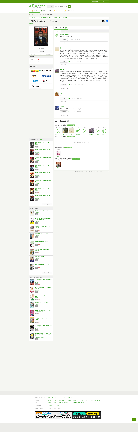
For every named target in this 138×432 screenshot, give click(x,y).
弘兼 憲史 (34, 14)
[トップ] (29, 14)
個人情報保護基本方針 (59, 400)
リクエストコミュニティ (78, 402)
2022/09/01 (79, 98)
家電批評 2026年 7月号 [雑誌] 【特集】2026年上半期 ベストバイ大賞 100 (43, 334)
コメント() (70, 39)
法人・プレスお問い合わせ (65, 402)
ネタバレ (64, 31)
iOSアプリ (59, 405)
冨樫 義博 (37, 290)
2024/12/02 (80, 84)
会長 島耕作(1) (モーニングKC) (42, 264)
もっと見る (47, 204)
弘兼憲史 (37, 212)
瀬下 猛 (36, 297)
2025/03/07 (79, 61)
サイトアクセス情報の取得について (93, 400)
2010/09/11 (79, 111)
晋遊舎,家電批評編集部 (39, 337)
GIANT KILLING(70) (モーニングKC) (43, 310)
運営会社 (50, 400)
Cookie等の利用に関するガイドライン (75, 400)
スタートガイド (61, 397)
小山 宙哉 (37, 304)
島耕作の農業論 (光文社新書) (41, 241)
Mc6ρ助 (62, 69)
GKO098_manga (64, 34)
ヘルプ (49, 402)
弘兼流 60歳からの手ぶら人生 (41, 210)
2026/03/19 (77, 39)
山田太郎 (62, 106)
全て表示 (57, 31)
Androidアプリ (51, 405)
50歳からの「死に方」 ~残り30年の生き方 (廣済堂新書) (43, 219)
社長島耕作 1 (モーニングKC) (41, 233)
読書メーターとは (52, 397)
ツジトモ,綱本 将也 (39, 311)
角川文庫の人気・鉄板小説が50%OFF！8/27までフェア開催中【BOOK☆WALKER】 (49, 17)
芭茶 (61, 93)
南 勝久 (36, 282)
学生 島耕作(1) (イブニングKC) (42, 249)
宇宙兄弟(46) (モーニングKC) (41, 302)
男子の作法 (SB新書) (39, 256)
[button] (69, 6)
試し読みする (41, 51)
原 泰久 (36, 320)
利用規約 (70, 397)
